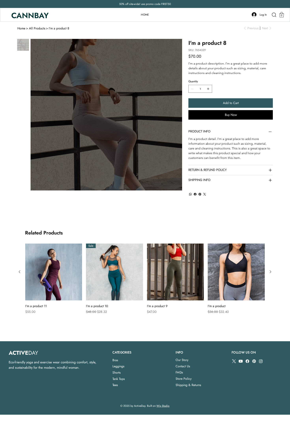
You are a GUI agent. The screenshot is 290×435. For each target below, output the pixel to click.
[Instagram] (260, 361)
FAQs (179, 372)
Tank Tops (118, 379)
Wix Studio (162, 406)
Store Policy (184, 378)
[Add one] (208, 89)
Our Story (182, 360)
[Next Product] (270, 271)
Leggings (118, 366)
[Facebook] (195, 194)
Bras (115, 360)
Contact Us (183, 366)
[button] (281, 14)
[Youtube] (240, 361)
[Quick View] (53, 272)
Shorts (116, 372)
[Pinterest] (200, 194)
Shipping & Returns (188, 385)
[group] (145, 278)
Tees (115, 385)
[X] (234, 361)
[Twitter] (205, 194)
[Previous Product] (19, 271)
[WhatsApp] (190, 194)
